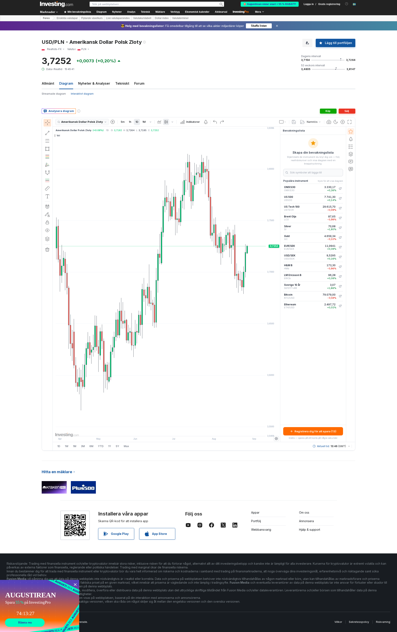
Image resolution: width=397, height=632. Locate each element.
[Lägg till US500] (340, 198)
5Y (117, 446)
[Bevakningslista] (350, 131)
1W (66, 446)
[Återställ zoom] (177, 431)
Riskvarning (383, 621)
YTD (101, 446)
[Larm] (350, 139)
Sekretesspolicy (359, 621)
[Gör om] (222, 122)
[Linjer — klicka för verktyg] (47, 133)
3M (83, 446)
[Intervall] (150, 122)
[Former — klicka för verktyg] (47, 149)
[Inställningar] (276, 438)
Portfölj (256, 521)
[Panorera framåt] (172, 431)
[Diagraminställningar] (342, 122)
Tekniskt (122, 83)
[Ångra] (215, 122)
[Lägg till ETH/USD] (340, 306)
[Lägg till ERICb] (340, 277)
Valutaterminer (180, 18)
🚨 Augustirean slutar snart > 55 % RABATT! (269, 4)
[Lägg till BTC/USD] (340, 296)
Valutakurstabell (142, 18)
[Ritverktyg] (54, 284)
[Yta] (159, 122)
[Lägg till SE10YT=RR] (340, 286)
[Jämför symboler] (113, 122)
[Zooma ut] (155, 431)
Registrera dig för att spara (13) (315, 431)
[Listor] (350, 146)
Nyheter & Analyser (94, 83)
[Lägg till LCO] (340, 218)
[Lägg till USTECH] (340, 208)
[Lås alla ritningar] (47, 222)
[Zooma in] (161, 431)
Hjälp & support (309, 529)
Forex (46, 18)
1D (136, 121)
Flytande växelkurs (92, 18)
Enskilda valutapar (67, 18)
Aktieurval (221, 11)
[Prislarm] (206, 122)
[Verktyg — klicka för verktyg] (47, 188)
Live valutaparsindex (118, 18)
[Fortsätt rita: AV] (47, 214)
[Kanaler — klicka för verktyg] (47, 141)
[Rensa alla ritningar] (47, 249)
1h (130, 121)
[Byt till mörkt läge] (336, 122)
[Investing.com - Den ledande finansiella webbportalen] (56, 4)
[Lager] (47, 238)
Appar (255, 512)
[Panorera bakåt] (166, 431)
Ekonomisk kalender (197, 11)
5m (123, 121)
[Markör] (47, 123)
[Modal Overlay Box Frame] (39, 606)
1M (144, 121)
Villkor (338, 621)
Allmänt (48, 83)
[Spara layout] (294, 122)
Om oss (304, 512)
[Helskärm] (349, 122)
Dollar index (162, 18)
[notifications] (346, 4)
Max (126, 446)
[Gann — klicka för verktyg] (47, 164)
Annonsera (306, 521)
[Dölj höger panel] (279, 284)
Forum (139, 83)
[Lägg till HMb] (340, 267)
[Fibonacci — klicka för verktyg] (47, 157)
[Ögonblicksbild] (329, 122)
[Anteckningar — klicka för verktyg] (47, 196)
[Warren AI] (350, 169)
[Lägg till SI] (340, 228)
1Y (109, 446)
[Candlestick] (166, 122)
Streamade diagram (54, 93)
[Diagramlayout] (283, 122)
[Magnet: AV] (47, 206)
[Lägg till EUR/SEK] (340, 247)
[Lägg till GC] (340, 238)
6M (91, 446)
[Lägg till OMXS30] (340, 189)
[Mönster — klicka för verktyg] (47, 172)
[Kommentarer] (350, 161)
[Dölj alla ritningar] (47, 230)
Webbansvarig (261, 529)
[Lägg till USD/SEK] (340, 257)
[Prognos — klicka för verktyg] (47, 180)
